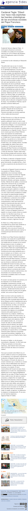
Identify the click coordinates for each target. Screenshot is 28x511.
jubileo (2, 27)
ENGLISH (15, 499)
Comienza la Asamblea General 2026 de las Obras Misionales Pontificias (18, 436)
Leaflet (2, 410)
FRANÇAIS (24, 499)
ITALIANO (11, 499)
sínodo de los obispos (19, 26)
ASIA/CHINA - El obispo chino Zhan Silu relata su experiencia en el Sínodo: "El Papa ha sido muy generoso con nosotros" (18, 465)
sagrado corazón (11, 26)
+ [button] (3, 401)
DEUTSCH (4, 500)
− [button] (3, 403)
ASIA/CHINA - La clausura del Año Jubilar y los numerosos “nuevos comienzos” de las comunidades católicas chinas (17, 483)
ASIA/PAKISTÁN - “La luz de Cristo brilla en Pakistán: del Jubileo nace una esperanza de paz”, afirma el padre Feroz (18, 475)
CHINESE (8, 500)
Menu (3, 7)
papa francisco (3, 26)
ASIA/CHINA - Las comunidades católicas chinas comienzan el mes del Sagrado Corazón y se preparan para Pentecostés (18, 447)
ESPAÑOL (20, 499)
